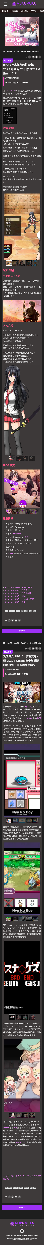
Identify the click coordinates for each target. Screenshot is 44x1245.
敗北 (31, 1187)
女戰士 (26, 611)
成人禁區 (24, 11)
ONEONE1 (10, 91)
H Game (15, 1187)
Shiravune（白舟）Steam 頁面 (18, 587)
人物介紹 (9, 119)
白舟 (27, 537)
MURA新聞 (12, 83)
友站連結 (36, 1235)
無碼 (39, 718)
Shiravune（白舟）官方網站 (17, 590)
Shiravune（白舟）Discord (17, 596)
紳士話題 (15, 11)
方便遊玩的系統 (10, 117)
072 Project (21, 1142)
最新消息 (5, 11)
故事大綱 (8, 113)
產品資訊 (9, 122)
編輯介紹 (19, 1235)
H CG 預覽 (10, 120)
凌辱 (22, 611)
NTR (6, 611)
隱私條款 (13, 1235)
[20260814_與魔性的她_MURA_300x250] (22, 45)
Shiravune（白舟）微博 (15, 602)
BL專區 (33, 11)
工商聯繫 (30, 1235)
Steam (10, 553)
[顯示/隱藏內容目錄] (11, 110)
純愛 (34, 611)
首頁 (4, 52)
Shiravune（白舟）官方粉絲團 (18, 593)
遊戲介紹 (8, 115)
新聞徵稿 (24, 1235)
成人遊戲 (16, 52)
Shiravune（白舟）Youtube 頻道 (19, 599)
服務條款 (8, 1235)
